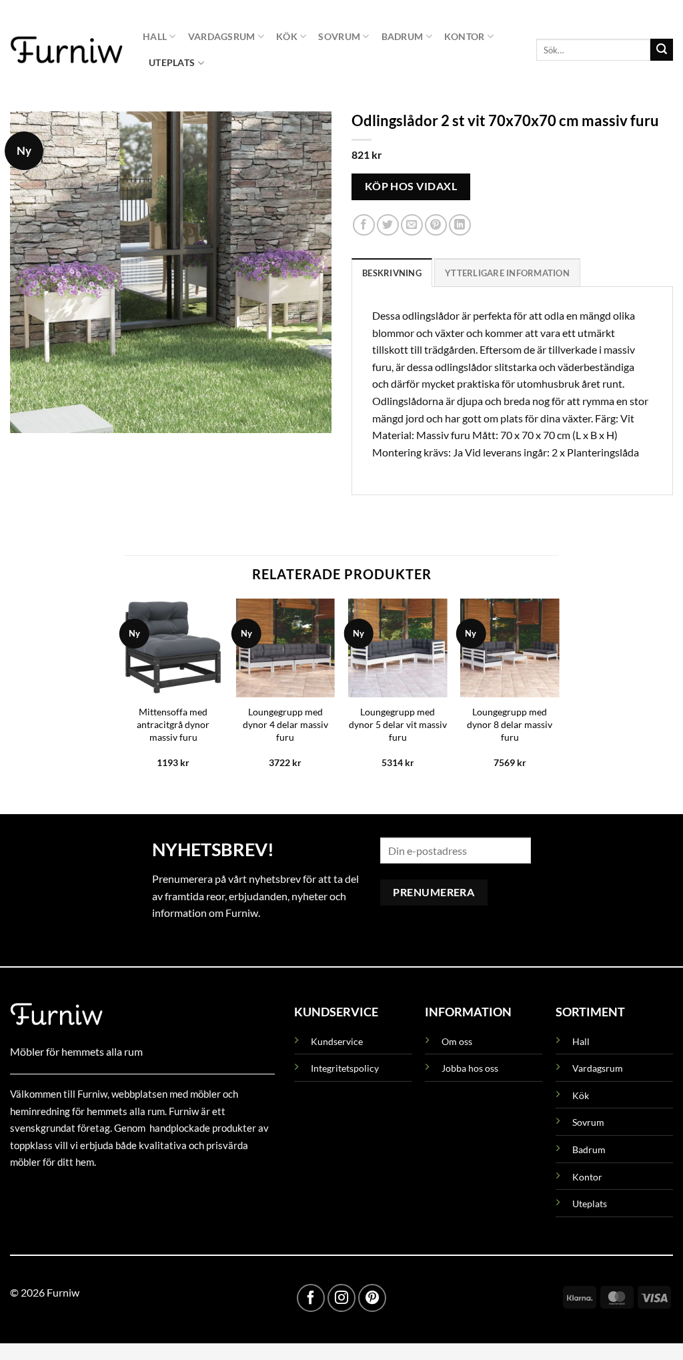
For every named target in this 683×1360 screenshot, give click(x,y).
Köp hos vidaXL (411, 186)
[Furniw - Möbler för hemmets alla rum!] (66, 49)
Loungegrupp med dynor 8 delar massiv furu (509, 724)
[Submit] (661, 50)
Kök (286, 36)
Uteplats (172, 62)
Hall (155, 36)
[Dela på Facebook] (364, 225)
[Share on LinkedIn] (460, 225)
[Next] (558, 695)
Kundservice (337, 1041)
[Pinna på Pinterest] (436, 225)
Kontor (464, 36)
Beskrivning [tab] (392, 273)
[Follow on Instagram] (341, 1298)
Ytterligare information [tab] (507, 273)
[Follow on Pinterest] (372, 1298)
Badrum (403, 36)
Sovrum (339, 36)
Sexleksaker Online (145, 1192)
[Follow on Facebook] (311, 1298)
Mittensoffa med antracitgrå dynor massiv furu (173, 724)
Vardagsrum (221, 36)
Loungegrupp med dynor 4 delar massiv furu (285, 724)
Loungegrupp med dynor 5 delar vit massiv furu (398, 724)
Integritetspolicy (345, 1068)
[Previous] (125, 695)
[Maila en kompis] (412, 225)
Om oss (457, 1041)
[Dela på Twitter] (388, 225)
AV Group (76, 1192)
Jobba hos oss (470, 1068)
